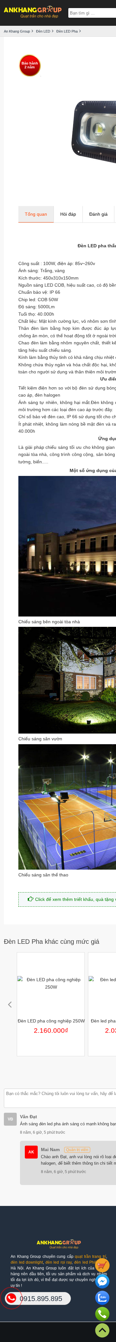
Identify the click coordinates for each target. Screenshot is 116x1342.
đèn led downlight (27, 1262)
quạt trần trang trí (90, 1256)
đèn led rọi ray (58, 1262)
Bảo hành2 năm (30, 65)
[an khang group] (33, 12)
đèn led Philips (87, 1262)
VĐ (10, 1119)
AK (31, 1152)
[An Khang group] (59, 1246)
